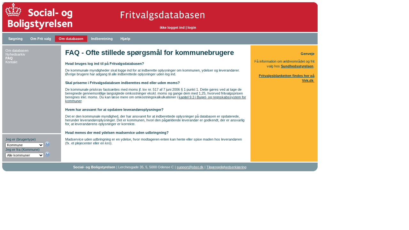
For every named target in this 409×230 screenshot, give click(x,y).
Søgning (15, 39)
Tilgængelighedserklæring (226, 167)
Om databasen (71, 39)
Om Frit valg (40, 39)
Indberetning (102, 39)
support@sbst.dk (190, 167)
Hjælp (125, 39)
